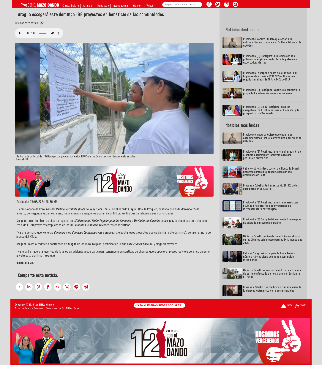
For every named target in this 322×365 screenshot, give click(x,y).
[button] (19, 287)
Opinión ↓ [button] (138, 6)
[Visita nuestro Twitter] (217, 6)
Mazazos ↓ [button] (103, 6)
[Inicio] (40, 6)
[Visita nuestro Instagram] (226, 6)
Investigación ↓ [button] (121, 6)
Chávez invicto (70, 6)
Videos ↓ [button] (150, 6)
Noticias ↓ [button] (88, 6)
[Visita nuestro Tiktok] (235, 6)
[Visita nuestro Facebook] (209, 6)
